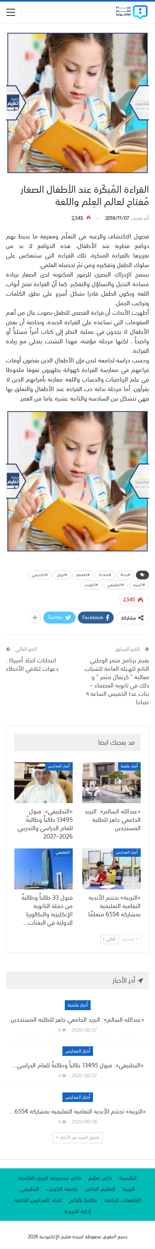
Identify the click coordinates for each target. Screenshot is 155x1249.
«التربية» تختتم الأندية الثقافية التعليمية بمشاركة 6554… (78, 1111)
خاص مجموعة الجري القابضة (49, 1177)
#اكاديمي (40, 575)
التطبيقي (63, 852)
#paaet (83, 575)
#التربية (139, 585)
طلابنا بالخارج (83, 1200)
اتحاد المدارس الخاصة (38, 1200)
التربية (128, 1189)
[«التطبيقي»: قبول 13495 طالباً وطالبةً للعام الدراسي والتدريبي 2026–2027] (43, 782)
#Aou (125, 575)
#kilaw (105, 575)
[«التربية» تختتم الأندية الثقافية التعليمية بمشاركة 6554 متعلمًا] (111, 868)
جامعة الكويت (62, 1189)
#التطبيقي (115, 585)
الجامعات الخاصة (122, 1200)
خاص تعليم (100, 1177)
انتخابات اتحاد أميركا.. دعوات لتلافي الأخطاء (32, 664)
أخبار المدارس (59, 766)
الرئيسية (128, 1177)
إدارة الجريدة (77, 1211)
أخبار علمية (129, 766)
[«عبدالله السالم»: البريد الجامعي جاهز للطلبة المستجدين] (111, 782)
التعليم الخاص (100, 1189)
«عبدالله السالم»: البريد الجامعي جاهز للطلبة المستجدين (77, 1019)
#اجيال (62, 575)
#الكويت (91, 585)
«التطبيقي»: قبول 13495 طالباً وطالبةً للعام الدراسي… (77, 1065)
